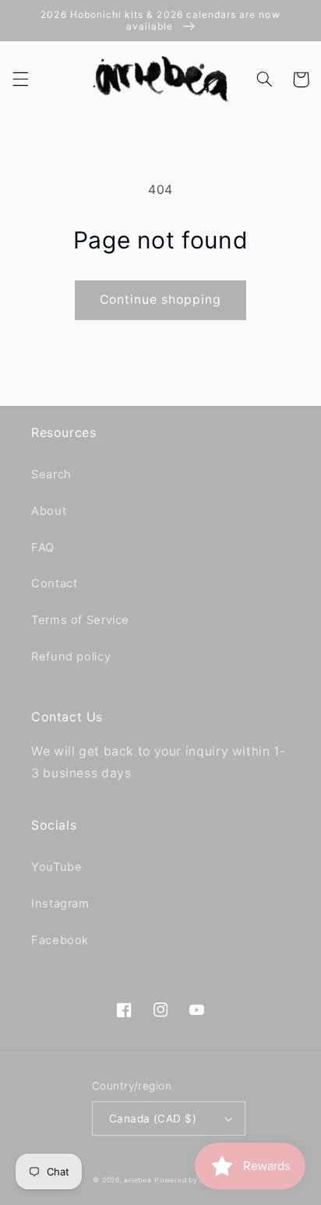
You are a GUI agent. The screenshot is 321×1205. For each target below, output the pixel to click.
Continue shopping (161, 299)
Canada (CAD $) (152, 1118)
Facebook (60, 940)
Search (51, 474)
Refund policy (71, 657)
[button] (20, 79)
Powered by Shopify (191, 1180)
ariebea (137, 1180)
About (48, 511)
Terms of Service (80, 620)
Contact (54, 583)
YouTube (56, 867)
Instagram (60, 904)
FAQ (43, 548)
